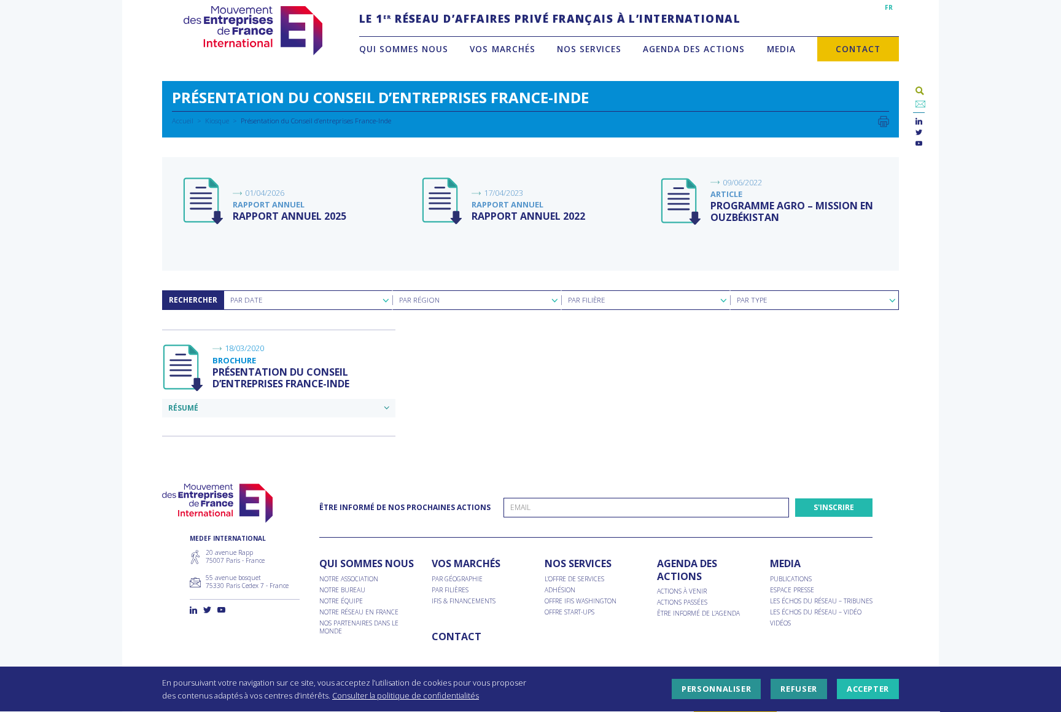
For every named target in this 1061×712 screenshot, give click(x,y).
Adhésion (560, 590)
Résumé (183, 407)
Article (726, 193)
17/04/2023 (503, 192)
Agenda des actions (694, 49)
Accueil (182, 120)
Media (781, 49)
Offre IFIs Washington (580, 601)
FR (889, 7)
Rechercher (193, 299)
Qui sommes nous (403, 49)
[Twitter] (918, 132)
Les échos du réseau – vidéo (815, 612)
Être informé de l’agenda (698, 613)
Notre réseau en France (358, 612)
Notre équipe (341, 601)
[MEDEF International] (252, 30)
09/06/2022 (742, 182)
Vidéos (780, 623)
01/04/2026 (264, 192)
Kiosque (217, 120)
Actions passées (682, 602)
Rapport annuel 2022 (528, 216)
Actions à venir (682, 591)
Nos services (589, 49)
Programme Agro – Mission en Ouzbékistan (791, 211)
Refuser (798, 689)
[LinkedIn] (918, 121)
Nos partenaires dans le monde (358, 627)
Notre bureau (342, 590)
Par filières (450, 590)
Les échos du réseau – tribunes (821, 601)
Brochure (234, 360)
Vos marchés (502, 49)
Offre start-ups (569, 612)
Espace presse (792, 590)
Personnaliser (716, 689)
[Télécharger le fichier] (203, 201)
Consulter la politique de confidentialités (405, 695)
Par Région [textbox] (419, 299)
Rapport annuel (269, 204)
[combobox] (307, 300)
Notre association (348, 579)
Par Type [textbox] (752, 299)
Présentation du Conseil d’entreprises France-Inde (280, 377)
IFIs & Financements (464, 601)
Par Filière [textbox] (586, 299)
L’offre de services (574, 579)
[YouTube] (918, 144)
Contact (858, 49)
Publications (791, 579)
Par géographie (457, 579)
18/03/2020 (244, 348)
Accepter (868, 689)
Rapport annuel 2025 (289, 216)
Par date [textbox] (246, 299)
